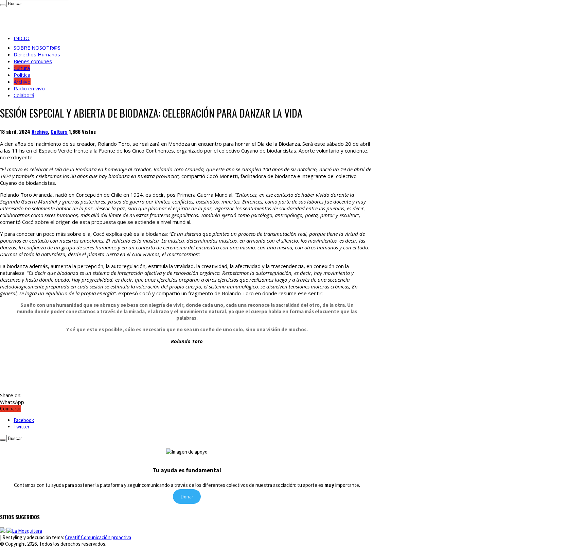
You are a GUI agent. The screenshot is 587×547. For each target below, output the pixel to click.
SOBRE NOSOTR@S (37, 47)
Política (22, 74)
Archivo (22, 81)
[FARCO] (24, 531)
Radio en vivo (29, 88)
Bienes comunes (33, 61)
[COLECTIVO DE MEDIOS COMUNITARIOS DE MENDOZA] (2, 531)
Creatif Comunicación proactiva (98, 537)
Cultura (22, 68)
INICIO (22, 38)
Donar (186, 496)
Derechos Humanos (37, 54)
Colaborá (24, 95)
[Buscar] (2, 5)
